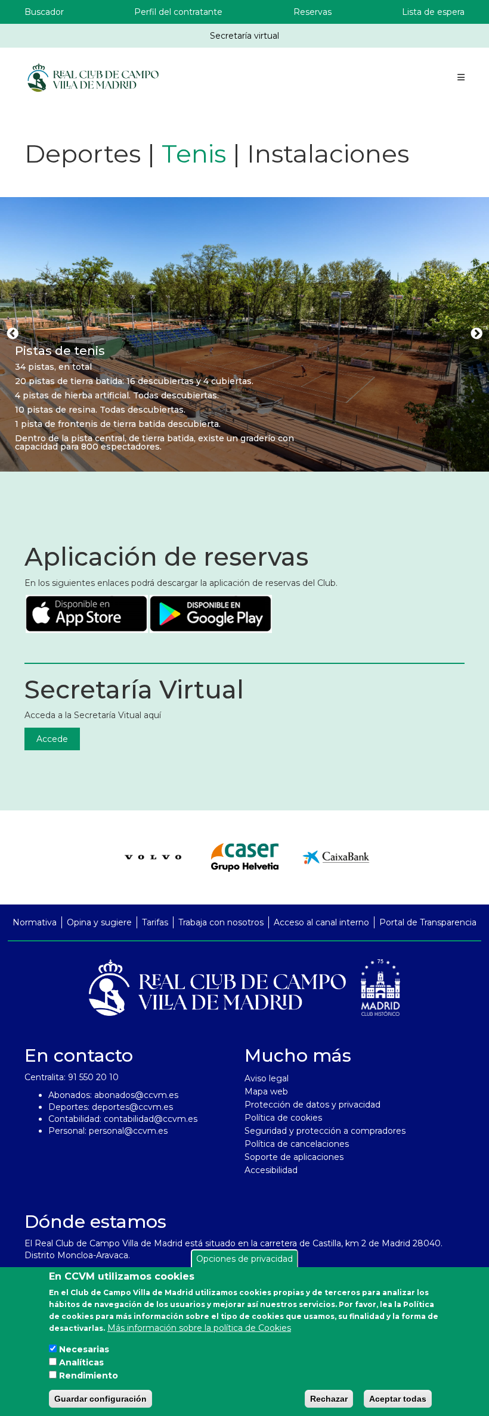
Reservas (312, 12)
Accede (52, 739)
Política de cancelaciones (296, 1144)
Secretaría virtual (244, 35)
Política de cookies (283, 1117)
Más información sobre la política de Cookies (199, 1328)
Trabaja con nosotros (221, 922)
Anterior (12, 334)
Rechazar (329, 1398)
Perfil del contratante (178, 12)
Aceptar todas (397, 1398)
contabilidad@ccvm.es (150, 1119)
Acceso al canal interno (321, 922)
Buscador (44, 12)
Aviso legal (266, 1078)
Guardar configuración (100, 1398)
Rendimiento (88, 1375)
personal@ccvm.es (128, 1130)
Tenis (194, 153)
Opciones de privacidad (244, 1258)
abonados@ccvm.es (136, 1095)
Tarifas (155, 922)
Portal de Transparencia (427, 922)
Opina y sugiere (99, 922)
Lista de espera (433, 12)
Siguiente (476, 334)
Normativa (35, 922)
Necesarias (84, 1349)
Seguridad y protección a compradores (325, 1130)
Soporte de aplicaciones (293, 1157)
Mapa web (266, 1091)
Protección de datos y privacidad (312, 1104)
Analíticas (81, 1362)
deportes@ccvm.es (132, 1107)
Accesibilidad (271, 1170)
